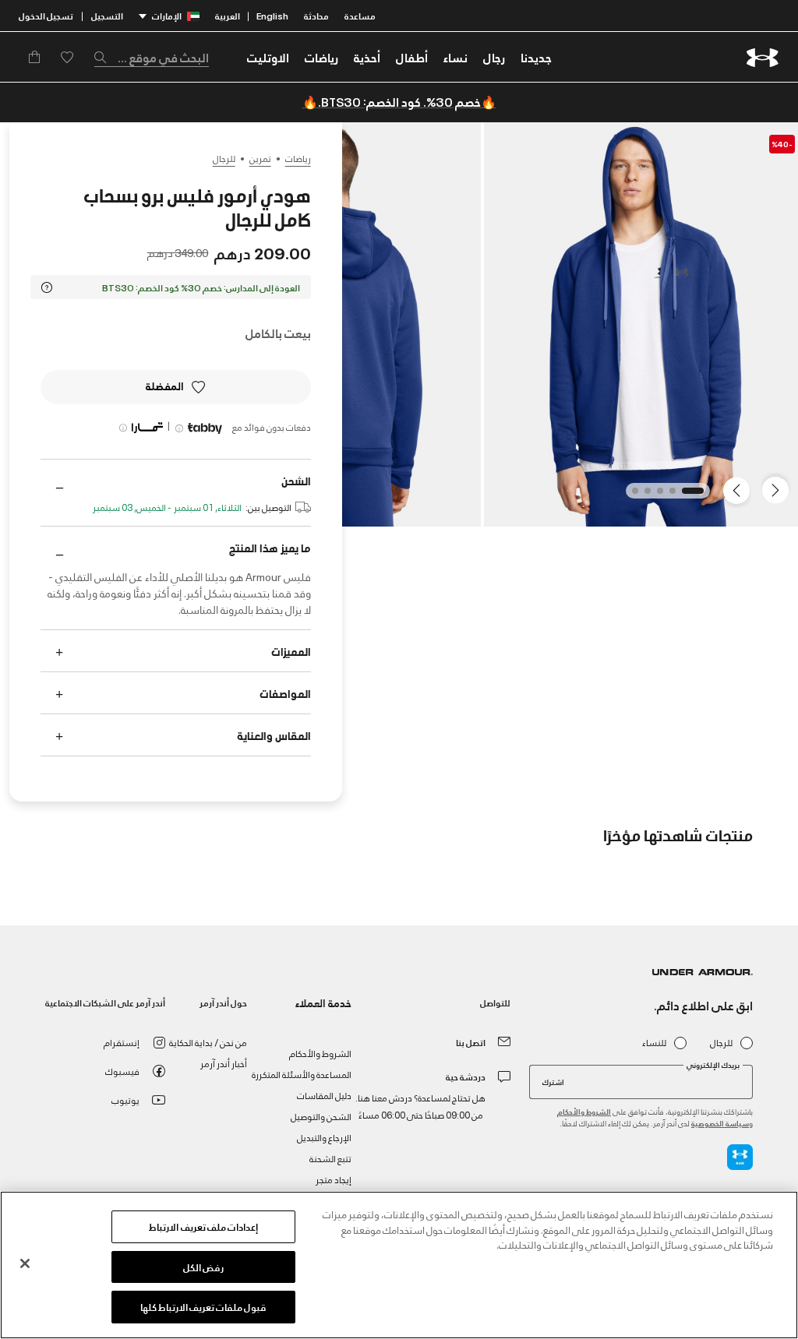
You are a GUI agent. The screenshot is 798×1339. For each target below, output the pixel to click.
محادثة (316, 15)
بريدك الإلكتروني (713, 1065)
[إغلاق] (25, 1263)
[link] (536, 57)
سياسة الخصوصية (720, 1123)
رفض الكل (203, 1267)
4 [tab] (643, 495)
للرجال (224, 158)
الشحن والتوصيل (321, 1115)
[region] (399, 1265)
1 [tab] (696, 495)
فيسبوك (122, 1070)
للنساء (654, 1042)
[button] (494, 57)
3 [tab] (655, 495)
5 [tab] (630, 495)
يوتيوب (125, 1099)
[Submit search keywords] (104, 57)
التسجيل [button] (107, 15)
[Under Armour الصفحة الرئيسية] (762, 57)
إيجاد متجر (333, 1179)
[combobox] (151, 57)
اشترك (553, 1081)
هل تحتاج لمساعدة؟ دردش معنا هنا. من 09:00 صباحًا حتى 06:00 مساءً (420, 1106)
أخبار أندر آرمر (223, 1062)
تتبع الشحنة (330, 1158)
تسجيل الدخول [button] (46, 15)
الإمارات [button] (166, 15)
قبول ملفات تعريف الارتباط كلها (203, 1306)
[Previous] (779, 489)
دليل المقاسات (324, 1094)
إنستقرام (121, 1041)
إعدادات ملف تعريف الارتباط (203, 1226)
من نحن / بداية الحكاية (208, 1041)
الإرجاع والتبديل (324, 1136)
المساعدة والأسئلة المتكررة (301, 1073)
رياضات (298, 158)
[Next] (738, 489)
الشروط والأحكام (584, 1111)
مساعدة (360, 15)
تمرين (260, 158)
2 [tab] (668, 495)
